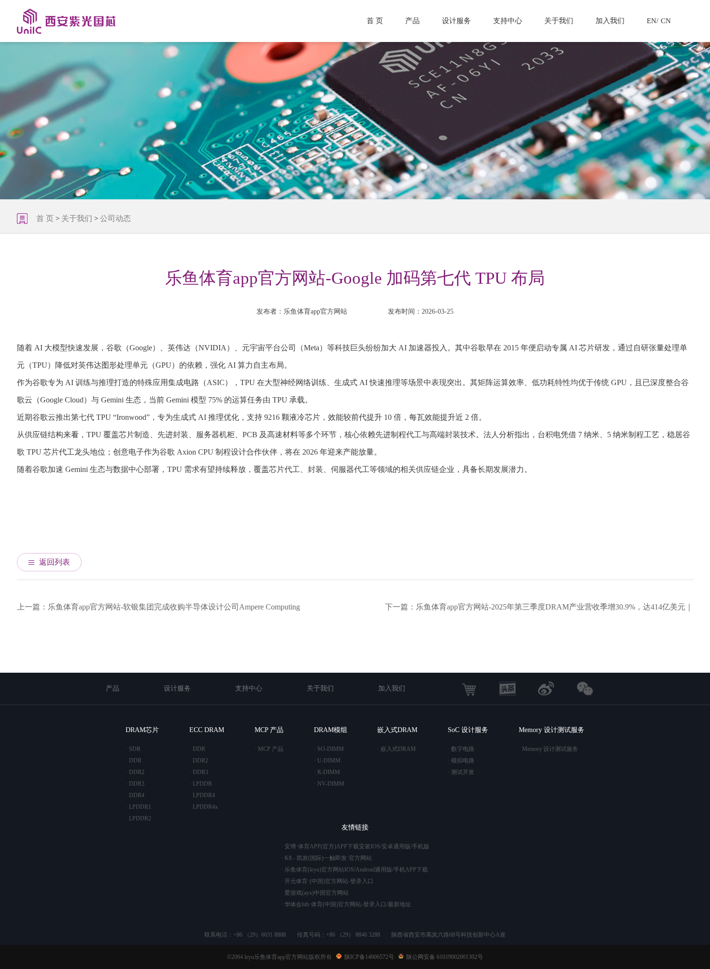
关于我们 (558, 21)
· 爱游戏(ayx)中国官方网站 (315, 892)
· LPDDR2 (138, 818)
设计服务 (456, 21)
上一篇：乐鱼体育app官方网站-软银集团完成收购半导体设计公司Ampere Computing (158, 607)
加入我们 (610, 21)
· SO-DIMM (329, 749)
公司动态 (115, 218)
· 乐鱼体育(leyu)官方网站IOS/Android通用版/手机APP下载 (354, 869)
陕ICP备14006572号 (369, 957)
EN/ (652, 21)
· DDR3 (135, 783)
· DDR (134, 760)
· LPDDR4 (202, 795)
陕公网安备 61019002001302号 (444, 957)
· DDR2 (135, 772)
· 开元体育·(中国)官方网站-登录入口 (327, 881)
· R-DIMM (327, 772)
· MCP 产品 (269, 749)
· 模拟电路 (461, 760)
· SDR (133, 749)
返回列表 (54, 562)
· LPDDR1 (138, 806)
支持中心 (507, 21)
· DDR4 (135, 795)
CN (666, 21)
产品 (412, 21)
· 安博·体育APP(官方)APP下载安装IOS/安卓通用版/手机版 (355, 846)
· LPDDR (200, 783)
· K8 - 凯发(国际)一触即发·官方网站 (326, 858)
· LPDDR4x (203, 806)
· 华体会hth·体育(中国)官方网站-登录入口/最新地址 (346, 904)
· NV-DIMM (329, 783)
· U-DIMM (327, 760)
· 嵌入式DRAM (396, 749)
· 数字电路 (461, 749)
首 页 (375, 21)
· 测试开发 (461, 772)
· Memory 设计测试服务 (548, 749)
